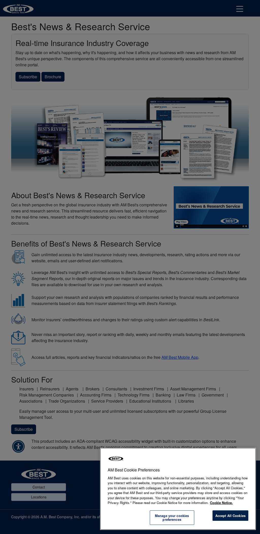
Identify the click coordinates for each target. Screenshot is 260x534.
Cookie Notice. (221, 502)
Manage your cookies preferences (172, 517)
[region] (178, 489)
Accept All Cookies (230, 515)
